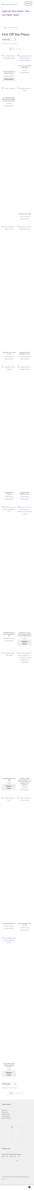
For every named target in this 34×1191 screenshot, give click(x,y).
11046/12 (24, 783)
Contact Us (5, 1112)
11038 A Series (9, 354)
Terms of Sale (6, 1114)
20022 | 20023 (9, 74)
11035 (9, 781)
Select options (9, 79)
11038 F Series (24, 926)
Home (5, 27)
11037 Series (9, 495)
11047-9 (9, 101)
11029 (9, 1066)
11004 (24, 635)
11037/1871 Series (25, 354)
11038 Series (25, 495)
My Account (5, 1188)
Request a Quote (25, 643)
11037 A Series (24, 215)
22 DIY (24, 68)
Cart (26, 1186)
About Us (4, 1110)
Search (17, 1188)
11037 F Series (9, 925)
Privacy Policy (6, 1116)
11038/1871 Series (9, 635)
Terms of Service (6, 1118)
